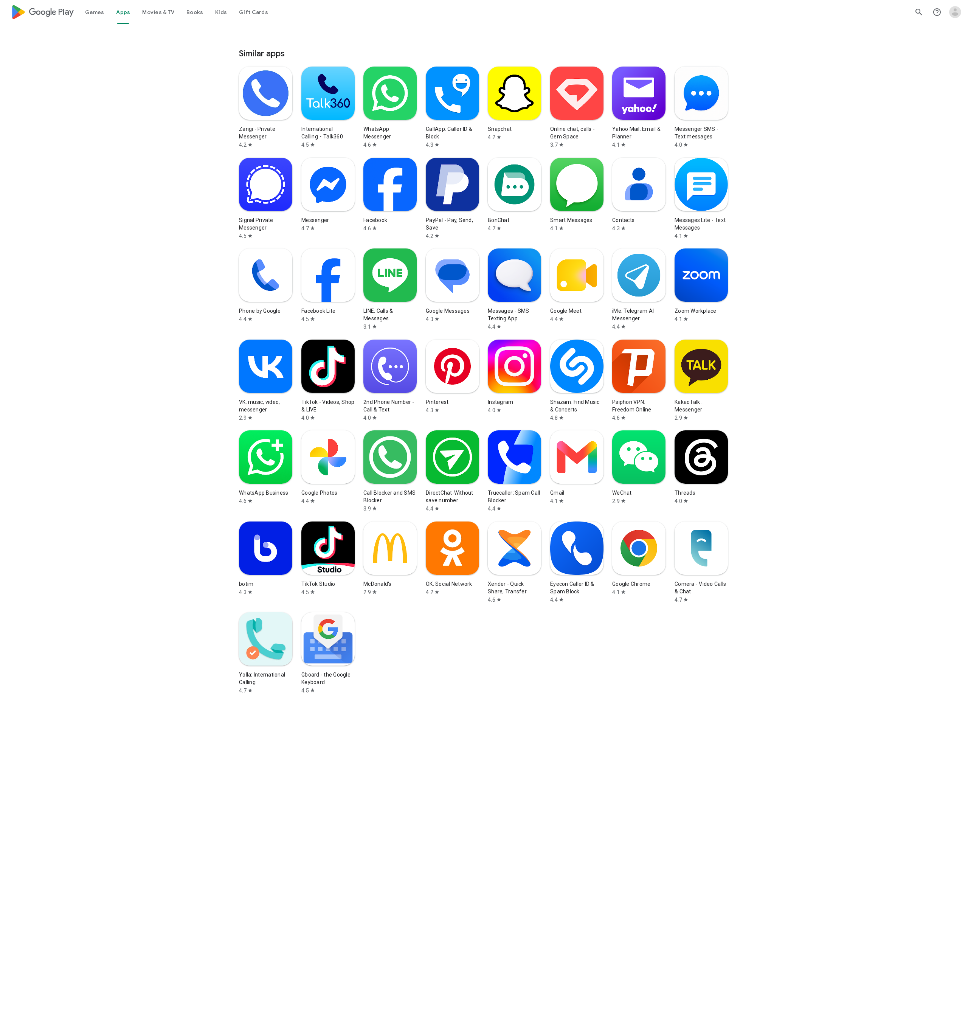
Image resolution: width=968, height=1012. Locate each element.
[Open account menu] (955, 12)
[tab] (94, 12)
